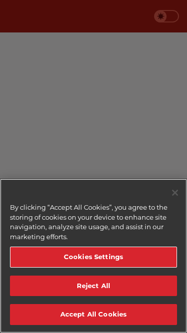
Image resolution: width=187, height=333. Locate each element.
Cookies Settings (93, 257)
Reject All (93, 286)
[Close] (175, 193)
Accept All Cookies (93, 314)
